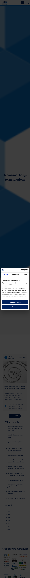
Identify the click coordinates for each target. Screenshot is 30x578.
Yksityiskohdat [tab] (15, 274)
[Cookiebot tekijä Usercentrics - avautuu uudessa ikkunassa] (21, 270)
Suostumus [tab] (5, 274)
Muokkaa (14, 307)
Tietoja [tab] (25, 274)
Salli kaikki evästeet (15, 302)
